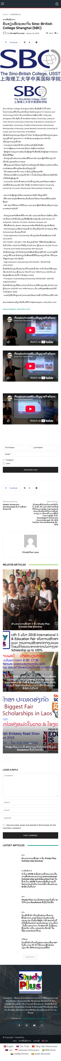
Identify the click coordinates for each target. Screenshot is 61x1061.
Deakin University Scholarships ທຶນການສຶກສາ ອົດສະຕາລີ (15, 506)
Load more (29, 957)
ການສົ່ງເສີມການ (15, 14)
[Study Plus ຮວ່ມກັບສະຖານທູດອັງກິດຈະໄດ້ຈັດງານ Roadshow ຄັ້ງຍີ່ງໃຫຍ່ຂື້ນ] (30, 722)
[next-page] (9, 759)
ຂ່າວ (30, 620)
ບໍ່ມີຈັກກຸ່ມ (25, 939)
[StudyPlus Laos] (5, 33)
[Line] (42, 1025)
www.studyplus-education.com (16, 309)
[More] (36, 42)
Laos (8, 463)
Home (5, 14)
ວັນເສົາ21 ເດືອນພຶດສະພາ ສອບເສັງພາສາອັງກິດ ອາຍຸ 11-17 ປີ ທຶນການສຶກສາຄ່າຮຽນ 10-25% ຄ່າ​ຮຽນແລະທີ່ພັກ (39, 945)
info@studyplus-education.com (36, 1018)
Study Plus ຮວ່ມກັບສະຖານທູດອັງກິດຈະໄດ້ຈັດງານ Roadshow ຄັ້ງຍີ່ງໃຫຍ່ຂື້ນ (30, 748)
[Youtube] (34, 1025)
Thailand (9, 460)
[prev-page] (4, 759)
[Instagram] (27, 1025)
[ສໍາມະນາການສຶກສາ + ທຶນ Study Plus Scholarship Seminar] (30, 599)
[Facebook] (19, 1025)
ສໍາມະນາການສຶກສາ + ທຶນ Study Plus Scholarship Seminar (30, 625)
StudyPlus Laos (17, 33)
